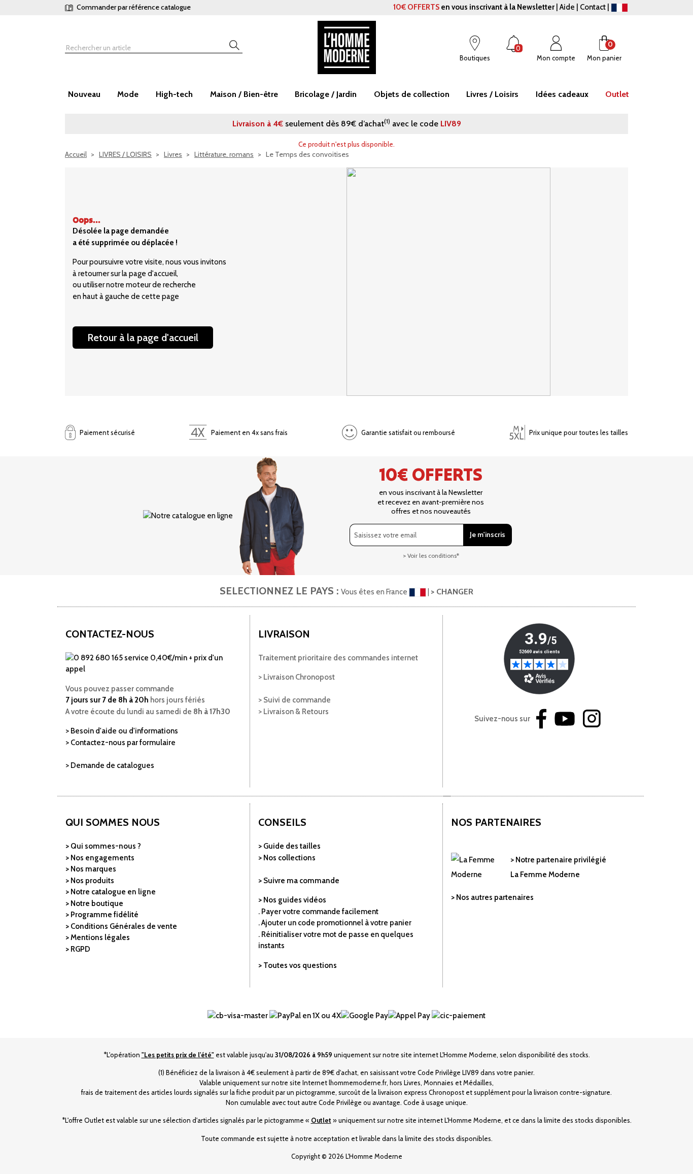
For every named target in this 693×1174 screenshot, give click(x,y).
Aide (567, 7)
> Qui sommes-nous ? (103, 846)
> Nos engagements (99, 857)
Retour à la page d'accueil (142, 337)
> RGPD (77, 949)
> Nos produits (89, 880)
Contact (593, 7)
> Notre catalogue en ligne (110, 891)
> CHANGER (452, 591)
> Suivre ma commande (298, 880)
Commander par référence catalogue (133, 7)
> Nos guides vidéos (292, 899)
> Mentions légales (97, 937)
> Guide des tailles (289, 846)
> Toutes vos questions (297, 965)
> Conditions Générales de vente (121, 926)
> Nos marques (90, 869)
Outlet (321, 1120)
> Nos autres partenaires (492, 897)
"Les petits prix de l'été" (178, 1055)
